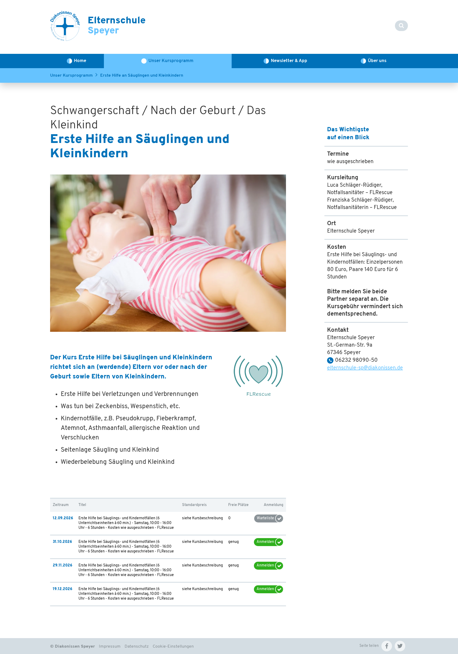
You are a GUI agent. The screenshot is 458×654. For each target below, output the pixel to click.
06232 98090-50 (356, 360)
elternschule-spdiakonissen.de (365, 368)
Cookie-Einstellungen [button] (173, 646)
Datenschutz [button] (137, 646)
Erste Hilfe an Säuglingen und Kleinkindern (141, 75)
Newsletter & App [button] (289, 61)
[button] (386, 646)
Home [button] (80, 61)
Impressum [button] (110, 646)
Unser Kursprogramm (71, 75)
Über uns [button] (377, 61)
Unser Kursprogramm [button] (170, 61)
